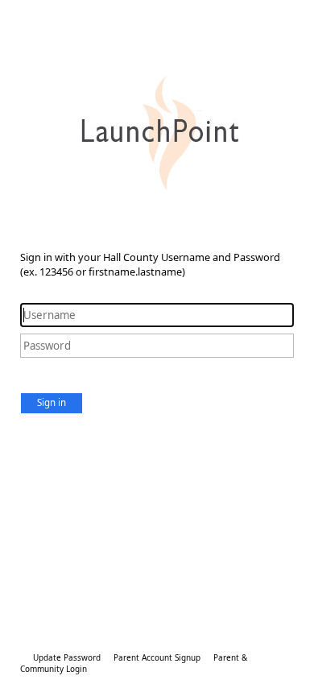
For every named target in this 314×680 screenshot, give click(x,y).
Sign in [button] (51, 402)
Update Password (67, 657)
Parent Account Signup (157, 657)
